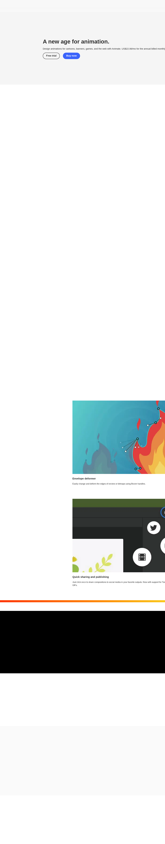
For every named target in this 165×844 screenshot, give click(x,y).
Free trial (51, 55)
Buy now (71, 55)
